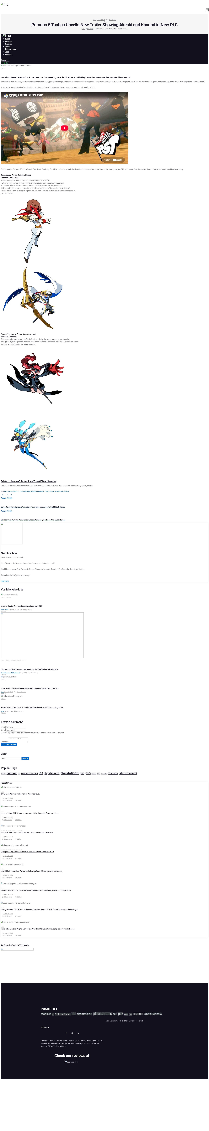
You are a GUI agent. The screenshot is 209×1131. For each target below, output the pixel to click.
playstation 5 (41, 491)
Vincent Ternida (21, 692)
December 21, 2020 (14, 609)
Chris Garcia (112, 20)
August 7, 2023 (101, 20)
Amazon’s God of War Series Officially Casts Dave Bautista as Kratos (27, 833)
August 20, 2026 (8, 875)
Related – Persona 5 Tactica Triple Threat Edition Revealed (28, 481)
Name (3, 727)
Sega (52, 491)
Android (3, 774)
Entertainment (6, 830)
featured (12, 773)
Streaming (18, 830)
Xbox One (58, 491)
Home (83, 29)
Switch (8, 597)
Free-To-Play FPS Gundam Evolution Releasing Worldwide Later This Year (30, 688)
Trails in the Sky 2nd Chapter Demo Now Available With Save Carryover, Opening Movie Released (37, 929)
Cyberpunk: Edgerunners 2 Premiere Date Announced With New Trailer (27, 852)
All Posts (90, 29)
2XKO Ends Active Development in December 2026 (20, 794)
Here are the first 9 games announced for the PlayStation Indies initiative (30, 669)
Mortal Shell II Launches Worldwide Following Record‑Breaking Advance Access (31, 871)
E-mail (3, 730)
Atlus (5, 491)
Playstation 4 (11, 660)
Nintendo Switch (12, 491)
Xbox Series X (65, 491)
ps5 (50, 491)
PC (18, 491)
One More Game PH (113, 1021)
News (94, 20)
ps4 (47, 491)
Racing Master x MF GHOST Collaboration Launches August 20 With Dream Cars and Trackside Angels (39, 910)
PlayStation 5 (21, 660)
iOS (19, 774)
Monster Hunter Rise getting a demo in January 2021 (22, 606)
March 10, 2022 (8, 692)
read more (5, 581)
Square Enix (104, 774)
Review (94, 774)
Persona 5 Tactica (39, 77)
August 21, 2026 (8, 798)
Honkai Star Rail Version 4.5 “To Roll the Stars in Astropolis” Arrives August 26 (32, 708)
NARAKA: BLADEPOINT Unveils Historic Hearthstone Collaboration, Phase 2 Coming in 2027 (36, 890)
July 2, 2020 (23, 673)
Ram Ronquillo (27, 609)
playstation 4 (34, 491)
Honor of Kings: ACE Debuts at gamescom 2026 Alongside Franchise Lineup (30, 813)
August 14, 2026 (8, 711)
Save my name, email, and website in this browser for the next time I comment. (33, 733)
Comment (4, 742)
